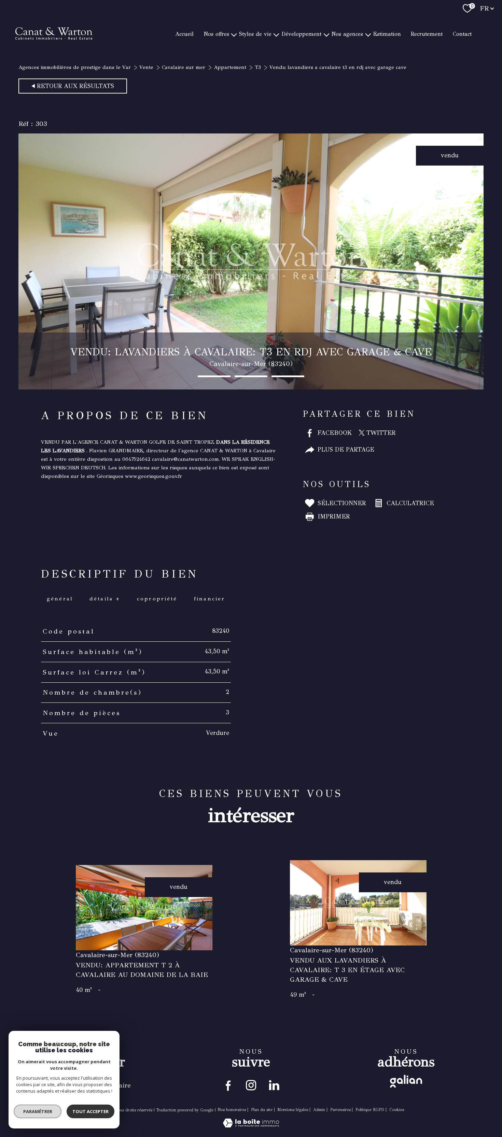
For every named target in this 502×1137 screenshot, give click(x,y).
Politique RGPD (369, 1109)
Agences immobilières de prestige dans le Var (74, 67)
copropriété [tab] (157, 598)
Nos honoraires (232, 1109)
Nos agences (347, 33)
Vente (146, 67)
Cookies (396, 1110)
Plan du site (262, 1109)
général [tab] (60, 598)
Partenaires (340, 1109)
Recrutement (427, 33)
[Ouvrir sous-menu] (234, 34)
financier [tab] (209, 598)
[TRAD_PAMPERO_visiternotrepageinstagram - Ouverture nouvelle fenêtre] (251, 1085)
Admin (319, 1109)
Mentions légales (292, 1109)
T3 (258, 67)
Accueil (184, 33)
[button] (214, 376)
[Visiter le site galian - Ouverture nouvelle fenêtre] (406, 1081)
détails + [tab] (105, 598)
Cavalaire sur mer (183, 67)
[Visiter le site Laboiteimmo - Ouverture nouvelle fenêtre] (251, 1125)
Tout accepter (90, 1111)
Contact (462, 33)
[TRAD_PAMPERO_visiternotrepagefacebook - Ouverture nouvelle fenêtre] (228, 1085)
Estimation (387, 33)
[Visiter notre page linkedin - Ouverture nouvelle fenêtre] (274, 1085)
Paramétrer (37, 1111)
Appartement (230, 67)
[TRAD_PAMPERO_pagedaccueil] (53, 56)
